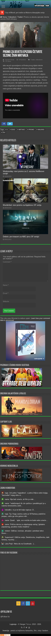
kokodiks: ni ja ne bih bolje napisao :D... (20, 510)
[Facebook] (23, 603)
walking (41, 129)
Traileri (20, 17)
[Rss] (18, 603)
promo (31, 129)
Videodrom (12, 17)
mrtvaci (22, 129)
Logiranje (13, 624)
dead (13, 129)
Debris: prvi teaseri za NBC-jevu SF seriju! (21, 236)
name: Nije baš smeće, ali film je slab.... (20, 499)
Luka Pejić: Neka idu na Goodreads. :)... (20, 544)
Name (5, 285)
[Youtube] (32, 603)
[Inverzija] (25, 4)
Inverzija (6, 631)
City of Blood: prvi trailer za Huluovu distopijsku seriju (25, 13)
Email (5, 293)
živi (3, 132)
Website (6, 301)
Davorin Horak (9, 59)
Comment (7, 262)
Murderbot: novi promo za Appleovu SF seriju (22, 205)
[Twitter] (28, 603)
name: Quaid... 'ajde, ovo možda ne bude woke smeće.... (26, 520)
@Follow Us (6, 611)
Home (4, 17)
